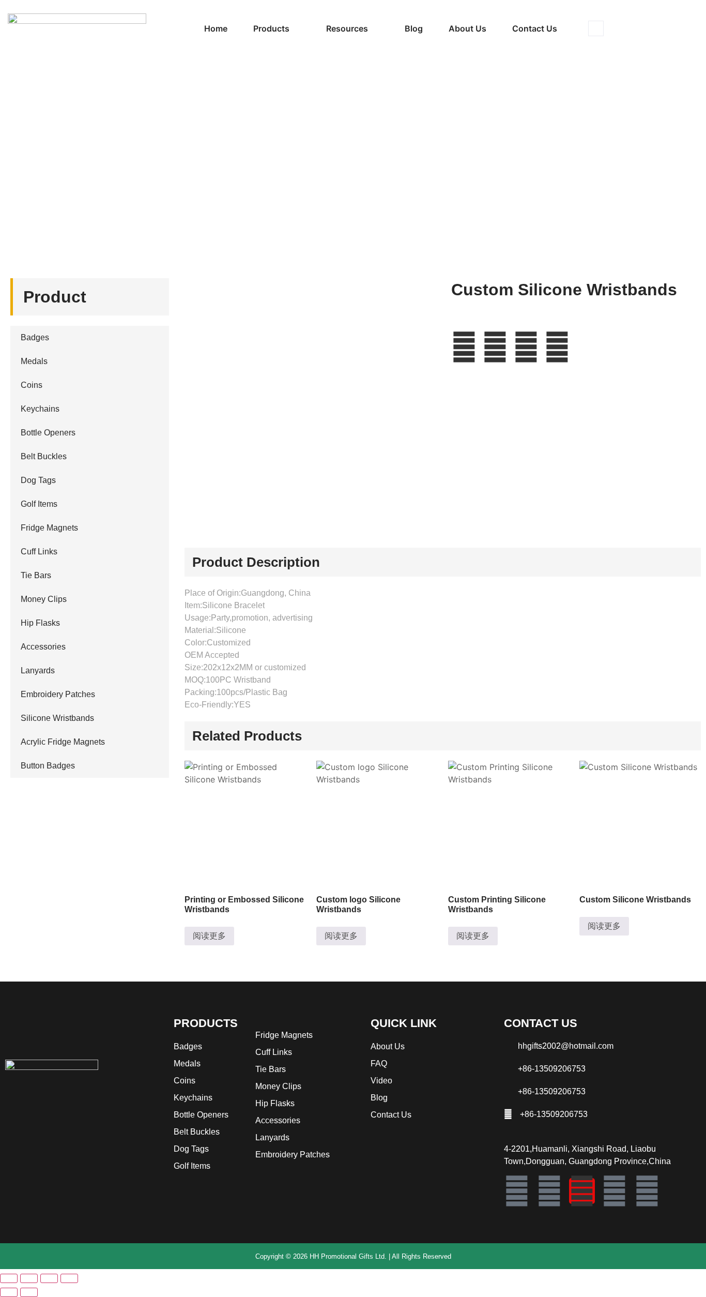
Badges (35, 337)
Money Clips (44, 599)
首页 (23, 158)
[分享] (49, 1278)
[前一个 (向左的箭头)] (9, 1292)
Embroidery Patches (58, 694)
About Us (467, 28)
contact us (534, 28)
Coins (31, 385)
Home (215, 28)
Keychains (40, 408)
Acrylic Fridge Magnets (63, 741)
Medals (34, 361)
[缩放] (9, 1278)
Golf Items (39, 504)
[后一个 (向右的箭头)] (29, 1292)
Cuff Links (39, 551)
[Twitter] (614, 1191)
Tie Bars (36, 575)
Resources (347, 28)
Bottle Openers (48, 432)
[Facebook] (517, 1191)
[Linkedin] (549, 1191)
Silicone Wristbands (72, 158)
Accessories (43, 646)
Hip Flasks (40, 623)
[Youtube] (647, 1191)
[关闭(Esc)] (69, 1278)
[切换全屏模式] (29, 1278)
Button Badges (48, 765)
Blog (414, 28)
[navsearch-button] (596, 28)
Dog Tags (38, 480)
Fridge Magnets (49, 527)
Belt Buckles (44, 456)
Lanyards (38, 670)
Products (271, 28)
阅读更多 (209, 935)
